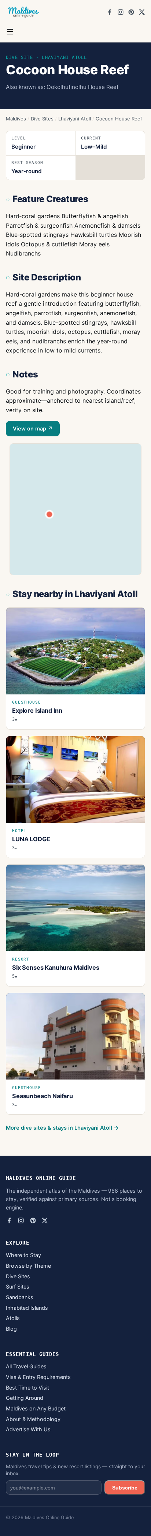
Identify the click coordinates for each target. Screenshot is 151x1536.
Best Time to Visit (27, 1387)
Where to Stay (23, 1255)
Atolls (13, 1318)
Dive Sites (42, 119)
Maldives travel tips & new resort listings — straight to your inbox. (75, 1470)
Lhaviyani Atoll (74, 119)
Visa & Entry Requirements (38, 1377)
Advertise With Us (28, 1429)
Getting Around (24, 1398)
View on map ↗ (33, 428)
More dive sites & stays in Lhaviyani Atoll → (62, 1128)
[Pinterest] (131, 12)
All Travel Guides (26, 1366)
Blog (11, 1329)
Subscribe (124, 1488)
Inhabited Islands (27, 1308)
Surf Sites (17, 1286)
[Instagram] (120, 12)
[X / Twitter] (142, 12)
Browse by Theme (28, 1266)
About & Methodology (33, 1419)
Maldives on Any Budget (36, 1408)
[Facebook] (109, 12)
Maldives (16, 119)
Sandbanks (19, 1297)
